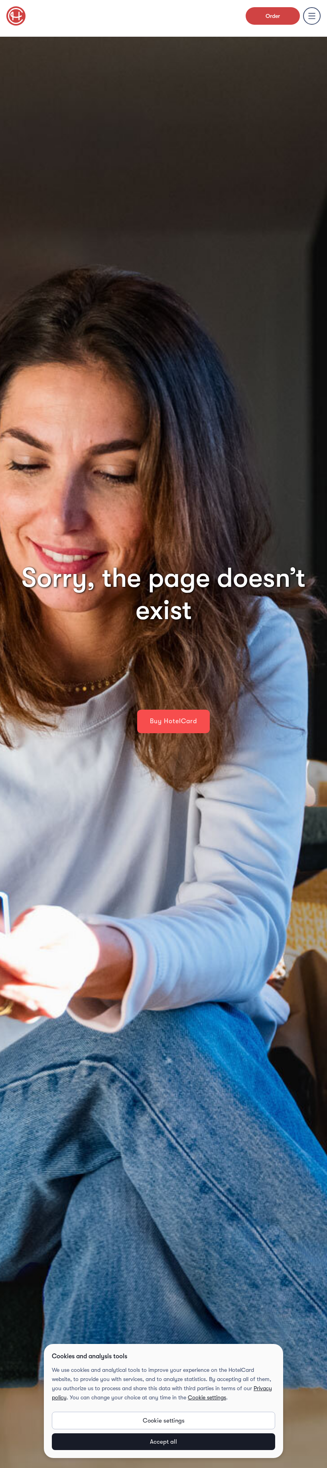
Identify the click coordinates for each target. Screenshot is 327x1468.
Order (273, 16)
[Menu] (312, 16)
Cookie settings (207, 1397)
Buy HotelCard (173, 721)
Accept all (163, 1441)
